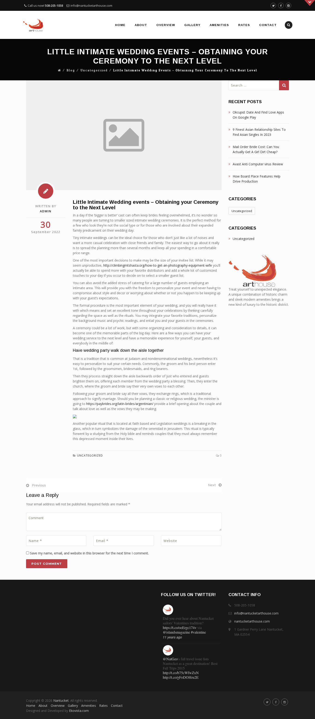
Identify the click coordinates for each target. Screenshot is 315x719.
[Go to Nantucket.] (59, 70)
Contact (268, 25)
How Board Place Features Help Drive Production (256, 178)
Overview (165, 25)
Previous (39, 485)
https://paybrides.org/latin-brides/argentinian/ (119, 404)
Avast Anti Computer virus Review (258, 164)
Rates (244, 25)
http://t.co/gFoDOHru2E (181, 677)
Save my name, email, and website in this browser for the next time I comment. (89, 553)
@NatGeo (170, 658)
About (141, 25)
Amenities (219, 25)
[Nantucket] (33, 25)
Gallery (192, 25)
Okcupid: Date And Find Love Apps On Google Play (258, 114)
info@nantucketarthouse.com (91, 5)
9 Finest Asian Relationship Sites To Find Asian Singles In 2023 (259, 132)
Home (120, 25)
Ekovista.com (79, 710)
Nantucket (61, 700)
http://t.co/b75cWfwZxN (181, 672)
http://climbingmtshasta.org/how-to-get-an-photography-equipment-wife (157, 265)
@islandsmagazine (176, 632)
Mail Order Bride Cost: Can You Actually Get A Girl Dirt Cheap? (256, 149)
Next (212, 485)
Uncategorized (94, 70)
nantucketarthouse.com (252, 621)
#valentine (198, 632)
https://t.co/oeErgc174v (179, 627)
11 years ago (172, 637)
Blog (71, 70)
